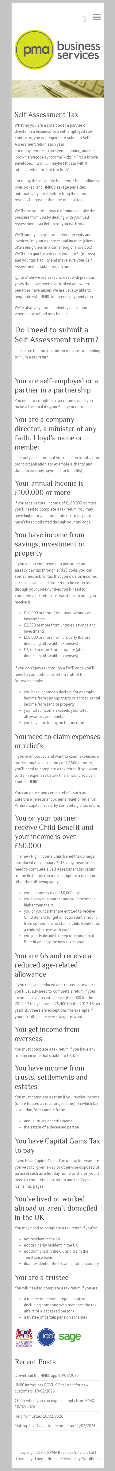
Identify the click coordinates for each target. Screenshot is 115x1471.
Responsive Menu (97, 17)
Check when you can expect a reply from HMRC (55, 1400)
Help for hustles (28, 1416)
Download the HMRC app (36, 1375)
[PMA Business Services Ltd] (58, 51)
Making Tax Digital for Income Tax (44, 1425)
